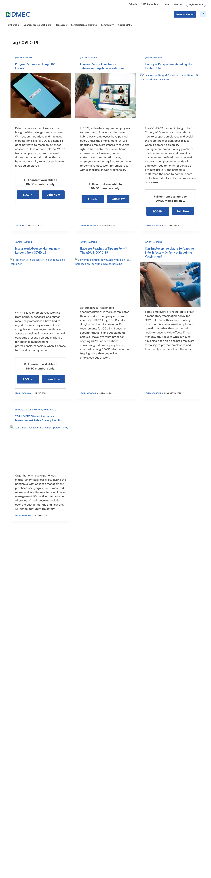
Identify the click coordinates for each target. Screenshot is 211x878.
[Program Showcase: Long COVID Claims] (41, 95)
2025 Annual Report (151, 4)
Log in (28, 195)
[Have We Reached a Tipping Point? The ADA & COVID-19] (105, 280)
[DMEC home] (17, 14)
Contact (178, 4)
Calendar (133, 4)
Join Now (53, 194)
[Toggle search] (203, 14)
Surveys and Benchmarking (28, 410)
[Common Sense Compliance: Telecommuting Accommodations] (105, 95)
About (168, 4)
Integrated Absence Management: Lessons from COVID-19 (38, 250)
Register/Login (196, 4)
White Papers (49, 410)
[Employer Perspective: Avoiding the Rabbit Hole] (170, 95)
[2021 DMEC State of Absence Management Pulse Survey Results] (41, 447)
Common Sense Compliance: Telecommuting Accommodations (102, 66)
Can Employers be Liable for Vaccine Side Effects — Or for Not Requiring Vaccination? (169, 252)
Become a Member (185, 14)
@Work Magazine (23, 57)
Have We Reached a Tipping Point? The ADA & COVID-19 (103, 250)
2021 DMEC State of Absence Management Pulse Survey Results (38, 418)
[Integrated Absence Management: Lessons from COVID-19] (41, 280)
